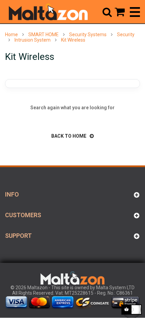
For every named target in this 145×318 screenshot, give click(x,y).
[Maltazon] (48, 11)
